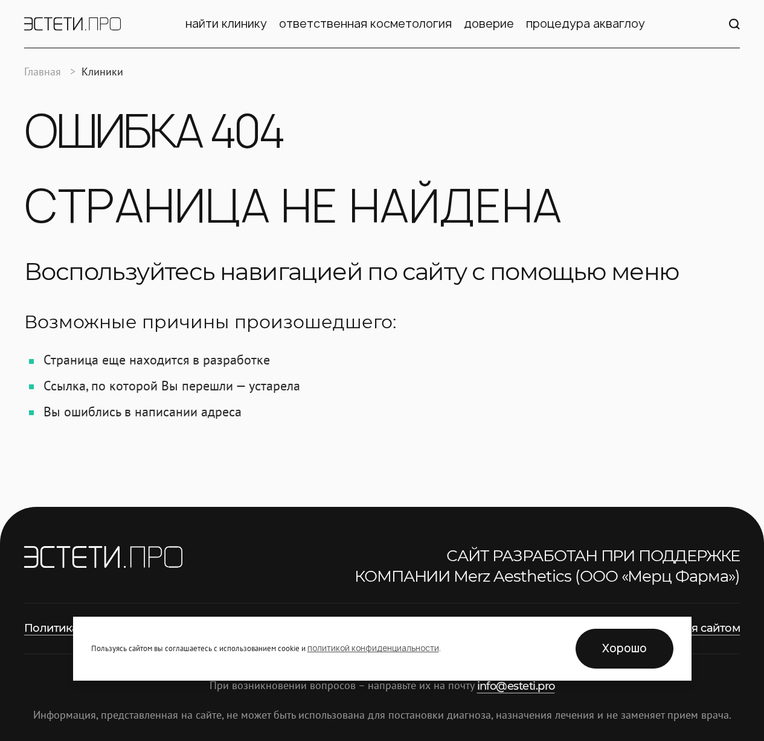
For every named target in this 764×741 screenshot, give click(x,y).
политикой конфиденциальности (373, 648)
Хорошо (624, 648)
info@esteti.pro (516, 686)
